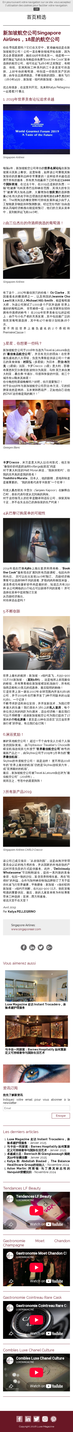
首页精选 (36, 17)
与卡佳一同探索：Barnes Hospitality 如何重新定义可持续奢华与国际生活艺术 (35, 1051)
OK (36, 9)
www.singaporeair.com (26, 929)
